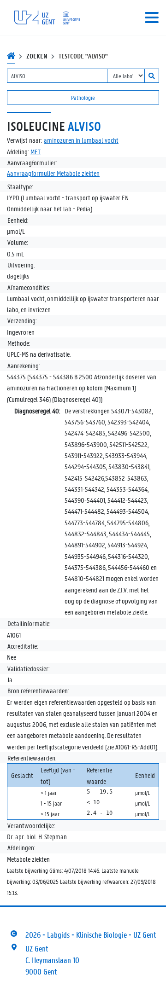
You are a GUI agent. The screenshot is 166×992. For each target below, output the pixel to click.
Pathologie (83, 97)
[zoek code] (151, 76)
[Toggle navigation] (152, 17)
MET (35, 151)
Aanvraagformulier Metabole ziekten (53, 173)
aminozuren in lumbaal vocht (81, 140)
